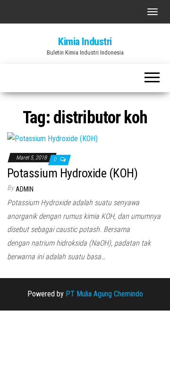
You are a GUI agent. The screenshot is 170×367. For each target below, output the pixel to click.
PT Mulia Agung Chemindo (104, 293)
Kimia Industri (85, 42)
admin (25, 189)
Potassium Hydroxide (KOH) (72, 173)
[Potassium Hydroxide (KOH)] (52, 138)
